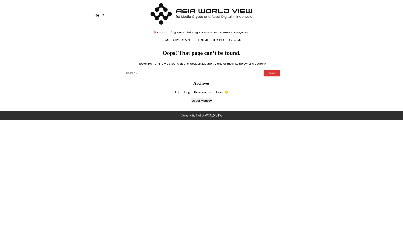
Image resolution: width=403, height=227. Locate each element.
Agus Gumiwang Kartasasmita (212, 32)
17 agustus (176, 32)
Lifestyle (203, 40)
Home (165, 40)
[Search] (103, 15)
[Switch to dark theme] (97, 15)
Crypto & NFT (183, 40)
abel (188, 32)
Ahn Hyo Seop (241, 32)
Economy (234, 40)
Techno (218, 40)
